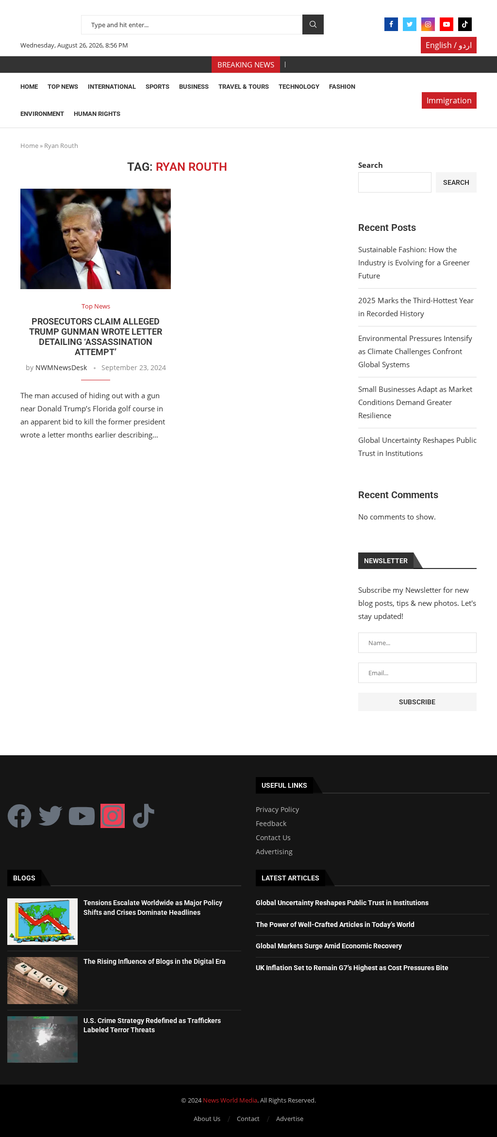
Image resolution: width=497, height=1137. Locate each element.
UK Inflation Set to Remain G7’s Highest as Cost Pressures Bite (352, 968)
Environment (42, 113)
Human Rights (97, 113)
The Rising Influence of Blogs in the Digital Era (154, 961)
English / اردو (449, 45)
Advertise (289, 1118)
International (112, 86)
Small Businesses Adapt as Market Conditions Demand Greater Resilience (415, 402)
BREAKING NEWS (245, 64)
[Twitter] (409, 24)
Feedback (271, 823)
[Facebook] (391, 24)
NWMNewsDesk (61, 367)
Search (313, 24)
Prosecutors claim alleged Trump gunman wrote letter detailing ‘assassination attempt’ (95, 336)
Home (29, 86)
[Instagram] (428, 24)
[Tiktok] (465, 24)
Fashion (342, 86)
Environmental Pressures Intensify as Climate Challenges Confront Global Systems (415, 351)
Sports (157, 86)
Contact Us (273, 837)
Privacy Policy (277, 809)
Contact (248, 1118)
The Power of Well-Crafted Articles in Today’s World (335, 924)
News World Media (230, 1100)
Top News (63, 86)
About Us (207, 1118)
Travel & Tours (243, 86)
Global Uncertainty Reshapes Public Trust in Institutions (342, 903)
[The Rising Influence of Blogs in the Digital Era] (42, 980)
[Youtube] (446, 24)
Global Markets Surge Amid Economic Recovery (329, 946)
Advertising (274, 851)
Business (194, 86)
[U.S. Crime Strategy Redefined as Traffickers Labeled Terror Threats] (42, 1039)
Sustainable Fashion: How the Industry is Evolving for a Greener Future (414, 262)
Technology (299, 86)
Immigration (449, 100)
